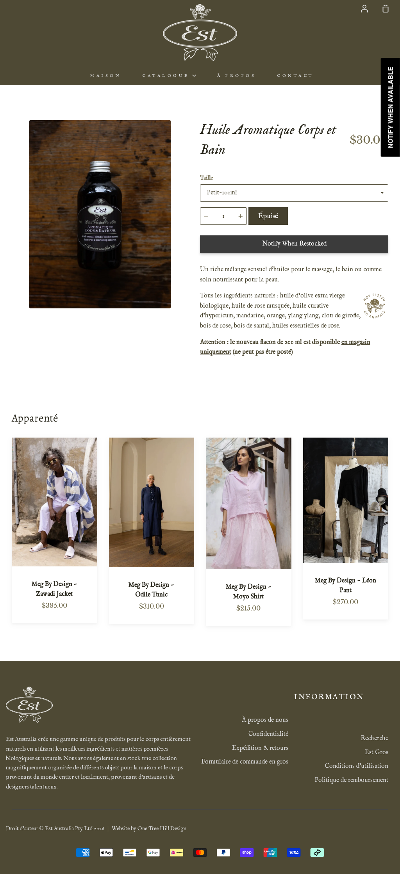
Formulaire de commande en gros (244, 762)
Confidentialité (268, 734)
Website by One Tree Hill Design (149, 828)
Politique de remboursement (351, 780)
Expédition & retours (260, 748)
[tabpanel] (100, 214)
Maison (105, 75)
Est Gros (376, 753)
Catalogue (167, 75)
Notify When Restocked (294, 244)
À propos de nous (265, 720)
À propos (236, 75)
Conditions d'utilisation (356, 766)
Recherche (374, 738)
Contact (295, 75)
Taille (206, 178)
